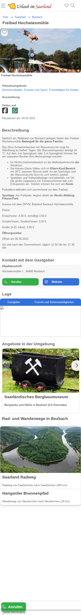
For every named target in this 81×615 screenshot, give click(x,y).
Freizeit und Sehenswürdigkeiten (54, 302)
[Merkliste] (67, 5)
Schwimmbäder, (13, 89)
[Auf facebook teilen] (15, 111)
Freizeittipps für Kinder (64, 89)
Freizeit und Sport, (36, 89)
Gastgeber (13, 302)
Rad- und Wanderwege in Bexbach (35, 418)
